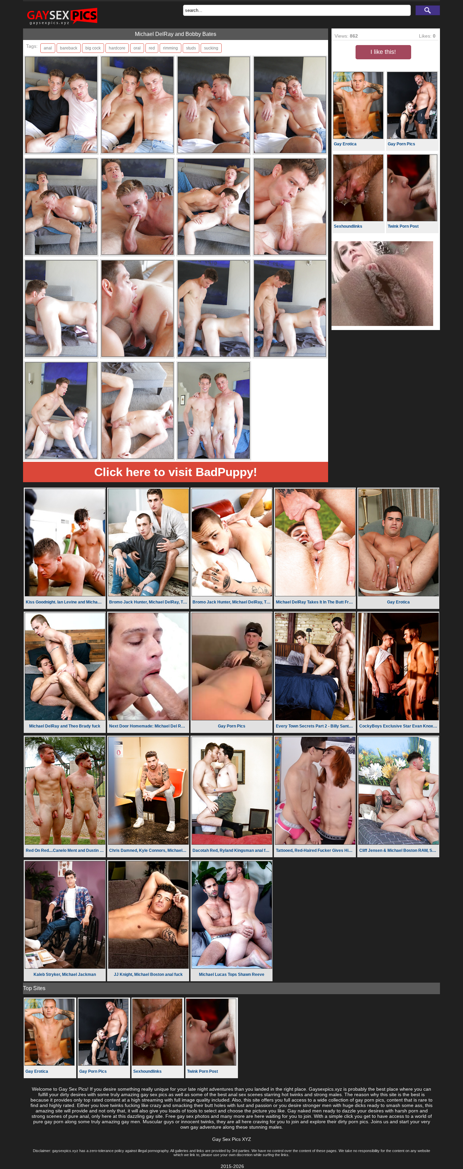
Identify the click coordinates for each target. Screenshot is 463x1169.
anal (48, 48)
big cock (93, 48)
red (152, 48)
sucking (211, 48)
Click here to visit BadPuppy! (175, 471)
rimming (170, 48)
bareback (68, 48)
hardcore (117, 48)
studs (191, 48)
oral (137, 48)
